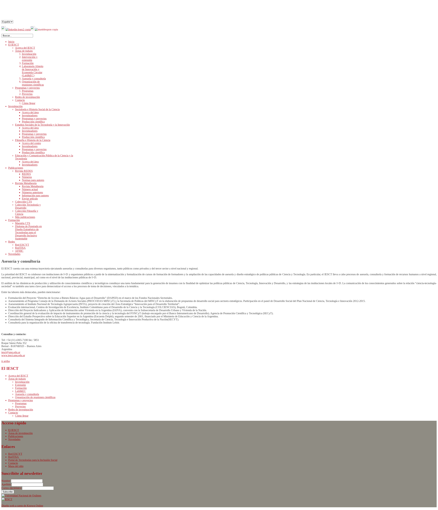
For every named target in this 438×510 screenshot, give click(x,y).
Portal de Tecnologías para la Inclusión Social (32, 460)
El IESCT (13, 430)
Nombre (6, 480)
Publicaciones (15, 436)
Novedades (14, 439)
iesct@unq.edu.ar (10, 352)
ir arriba (5, 361)
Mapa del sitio (15, 466)
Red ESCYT (15, 453)
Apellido (6, 484)
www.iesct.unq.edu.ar (13, 355)
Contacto (13, 463)
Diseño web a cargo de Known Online (22, 505)
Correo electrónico (11, 488)
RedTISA (13, 456)
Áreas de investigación (20, 433)
